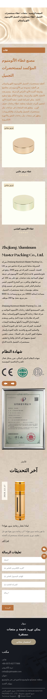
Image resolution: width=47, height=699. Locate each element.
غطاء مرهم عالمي (23, 171)
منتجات (24, 13)
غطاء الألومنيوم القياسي (23, 229)
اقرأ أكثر (13, 541)
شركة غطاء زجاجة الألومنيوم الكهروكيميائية (25, 314)
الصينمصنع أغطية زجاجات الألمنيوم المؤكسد (21, 310)
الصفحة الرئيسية (35, 13)
